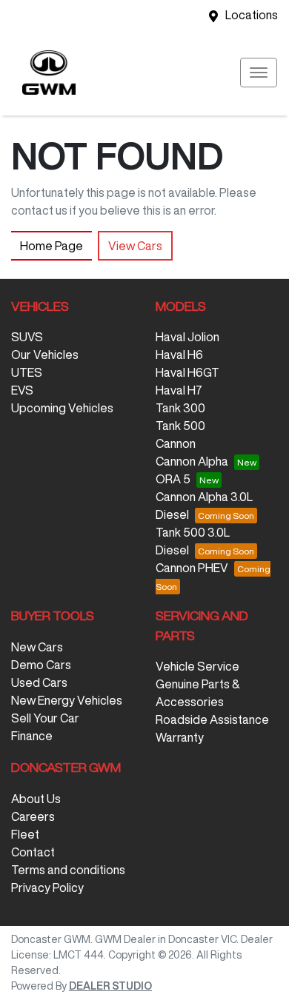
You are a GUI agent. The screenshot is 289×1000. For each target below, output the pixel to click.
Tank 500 (180, 426)
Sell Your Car (45, 718)
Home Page (51, 246)
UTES (26, 372)
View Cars (135, 246)
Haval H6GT (187, 372)
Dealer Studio (110, 986)
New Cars (37, 647)
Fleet (25, 834)
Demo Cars (41, 665)
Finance (32, 736)
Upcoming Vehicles (62, 408)
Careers (33, 816)
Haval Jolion (187, 337)
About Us (36, 799)
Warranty (180, 737)
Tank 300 (180, 408)
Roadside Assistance (212, 719)
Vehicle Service (197, 666)
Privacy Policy (47, 887)
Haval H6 (179, 354)
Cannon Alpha (192, 461)
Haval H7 (179, 390)
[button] (258, 72)
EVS (22, 390)
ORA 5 (173, 479)
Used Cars (39, 682)
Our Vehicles (45, 354)
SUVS (27, 337)
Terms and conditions (68, 870)
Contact (33, 852)
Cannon (176, 443)
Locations (251, 15)
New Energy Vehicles (66, 700)
